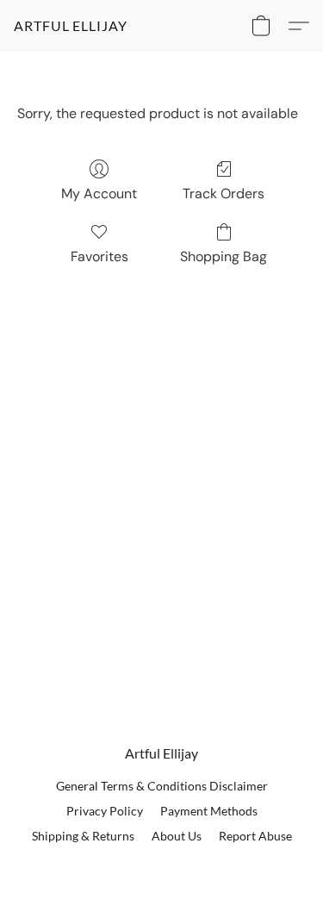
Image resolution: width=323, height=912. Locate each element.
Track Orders (223, 193)
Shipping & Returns (83, 835)
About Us (177, 835)
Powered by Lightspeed (161, 865)
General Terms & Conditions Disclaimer (162, 785)
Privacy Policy (104, 810)
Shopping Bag (223, 256)
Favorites (99, 256)
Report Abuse (255, 835)
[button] (70, 26)
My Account (99, 193)
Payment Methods (209, 810)
